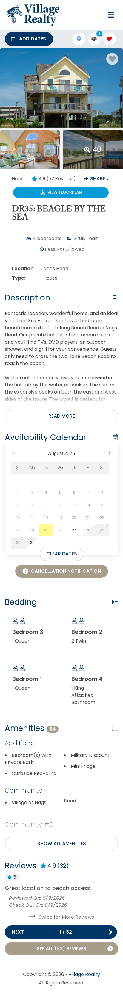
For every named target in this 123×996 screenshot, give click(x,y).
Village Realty (84, 974)
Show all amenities (61, 843)
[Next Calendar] (109, 454)
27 (74, 530)
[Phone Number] (97, 15)
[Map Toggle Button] (78, 38)
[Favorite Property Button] (112, 59)
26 (60, 530)
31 (32, 543)
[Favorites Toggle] (109, 38)
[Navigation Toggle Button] (111, 15)
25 (46, 530)
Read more (61, 416)
